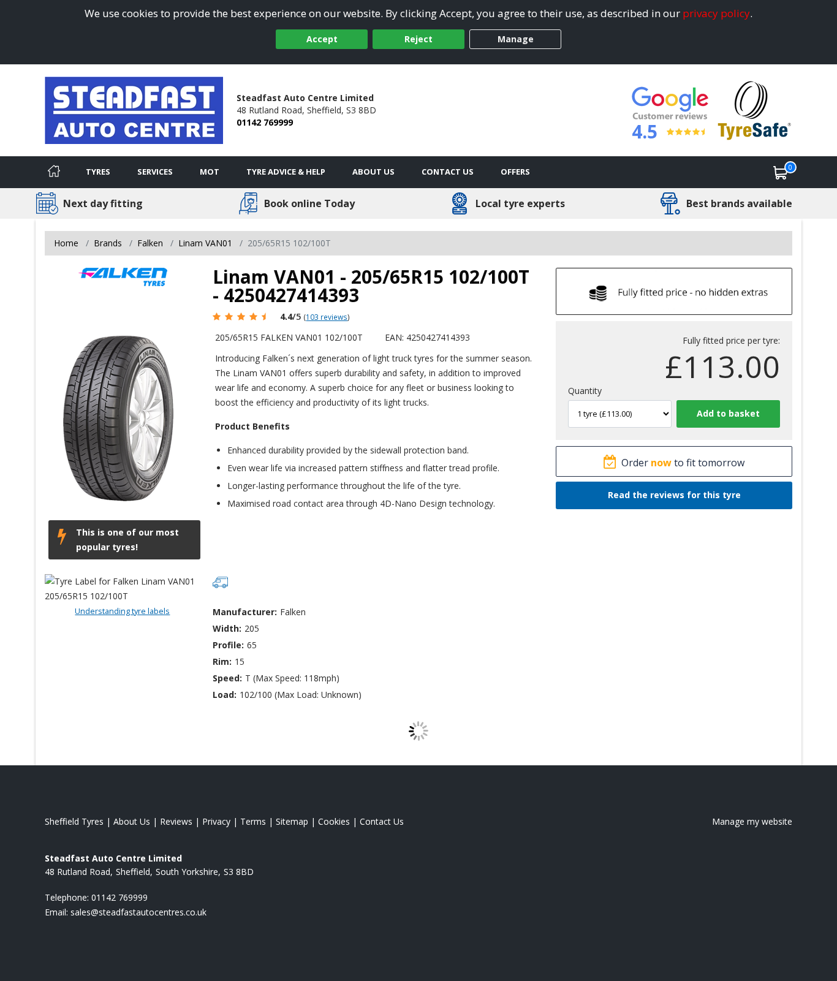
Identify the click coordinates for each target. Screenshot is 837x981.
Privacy (216, 821)
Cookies (334, 821)
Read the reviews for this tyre (674, 495)
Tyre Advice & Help (285, 171)
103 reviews (326, 317)
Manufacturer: (245, 612)
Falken (150, 243)
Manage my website (752, 821)
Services (155, 171)
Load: (225, 694)
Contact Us (448, 171)
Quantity (585, 390)
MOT (209, 171)
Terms (253, 821)
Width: (227, 628)
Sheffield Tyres (74, 821)
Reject (418, 39)
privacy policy (716, 13)
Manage (516, 39)
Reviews (176, 821)
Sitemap (292, 821)
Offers (515, 171)
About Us (373, 171)
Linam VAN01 (205, 243)
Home (66, 243)
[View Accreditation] (754, 109)
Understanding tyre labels (122, 610)
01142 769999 (265, 122)
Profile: (228, 645)
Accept (322, 39)
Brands (108, 243)
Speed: (227, 678)
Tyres (98, 171)
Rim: (222, 661)
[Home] (54, 172)
